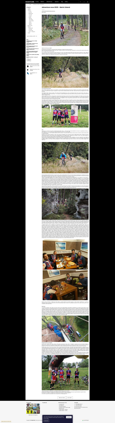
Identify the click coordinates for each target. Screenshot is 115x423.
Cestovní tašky (31, 20)
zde (47, 418)
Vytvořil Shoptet (86, 420)
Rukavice (30, 23)
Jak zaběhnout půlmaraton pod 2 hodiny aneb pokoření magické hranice (32, 52)
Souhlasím (69, 417)
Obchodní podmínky (62, 406)
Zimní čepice (31, 19)
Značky (29, 32)
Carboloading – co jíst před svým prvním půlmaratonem (32, 44)
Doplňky (30, 17)
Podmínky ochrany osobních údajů (64, 407)
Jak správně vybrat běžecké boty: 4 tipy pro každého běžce (32, 49)
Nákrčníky (30, 18)
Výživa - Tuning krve (32, 31)
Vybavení (29, 26)
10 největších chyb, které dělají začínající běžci (31, 41)
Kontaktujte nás (61, 404)
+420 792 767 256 (78, 405)
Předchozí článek (62, 397)
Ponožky (29, 8)
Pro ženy (30, 11)
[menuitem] (37, 2)
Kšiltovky (30, 24)
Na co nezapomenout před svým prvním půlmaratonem (32, 46)
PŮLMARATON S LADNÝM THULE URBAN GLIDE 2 (32, 55)
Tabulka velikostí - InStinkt (63, 410)
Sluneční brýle (31, 30)
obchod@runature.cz (79, 404)
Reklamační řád (61, 408)
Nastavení (46, 420)
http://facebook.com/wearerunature (82, 407)
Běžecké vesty (30, 25)
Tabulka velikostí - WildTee (63, 409)
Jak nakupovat (61, 405)
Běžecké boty (31, 13)
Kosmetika (30, 29)
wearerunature (78, 408)
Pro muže (30, 12)
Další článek (69, 397)
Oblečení (29, 9)
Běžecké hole (31, 28)
